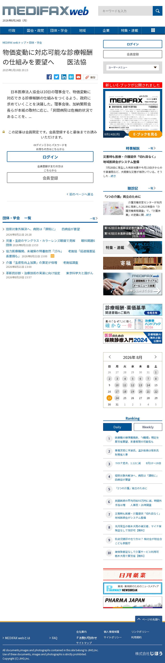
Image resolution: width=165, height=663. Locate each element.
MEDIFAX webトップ (14, 42)
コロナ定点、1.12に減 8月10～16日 (138, 463)
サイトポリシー (113, 637)
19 (132, 391)
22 (155, 391)
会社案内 (81, 631)
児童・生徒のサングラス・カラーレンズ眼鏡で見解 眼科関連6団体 (50, 242)
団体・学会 (35, 42)
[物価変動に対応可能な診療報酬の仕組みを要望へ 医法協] (71, 76)
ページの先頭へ (151, 619)
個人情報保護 (111, 631)
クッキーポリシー (86, 637)
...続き (112, 176)
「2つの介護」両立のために (122, 196)
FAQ (54, 638)
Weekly (148, 427)
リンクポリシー (140, 631)
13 (140, 385)
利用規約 (136, 637)
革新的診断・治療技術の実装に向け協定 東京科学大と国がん (49, 273)
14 (148, 385)
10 (117, 385)
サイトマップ (84, 643)
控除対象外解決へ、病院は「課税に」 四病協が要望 (43, 229)
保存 (92, 77)
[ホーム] (46, 12)
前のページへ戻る (81, 194)
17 (117, 391)
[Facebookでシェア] (49, 76)
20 (140, 391)
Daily (117, 427)
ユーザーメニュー (117, 67)
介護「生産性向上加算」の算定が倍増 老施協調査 (42, 262)
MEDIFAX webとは (17, 638)
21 (148, 391)
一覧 (92, 218)
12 (132, 385)
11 (124, 385)
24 (117, 398)
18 (124, 391)
